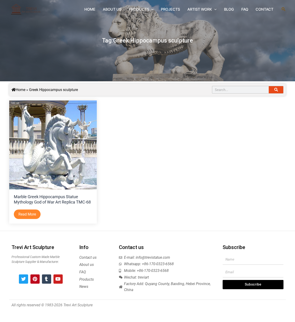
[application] (151, 9)
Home (20, 90)
